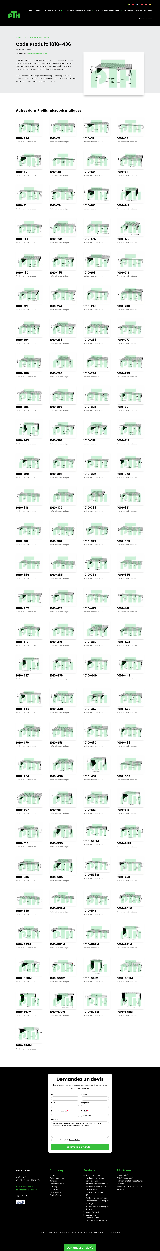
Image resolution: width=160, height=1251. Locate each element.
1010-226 (22, 306)
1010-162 (56, 239)
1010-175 (123, 239)
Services (138, 10)
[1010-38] (130, 126)
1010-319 (123, 440)
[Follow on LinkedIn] (17, 1196)
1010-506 (123, 776)
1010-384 (22, 575)
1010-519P (124, 843)
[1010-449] (63, 697)
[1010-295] (130, 361)
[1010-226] (29, 294)
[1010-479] (29, 730)
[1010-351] (130, 495)
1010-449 (56, 709)
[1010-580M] (29, 1033)
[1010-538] (130, 865)
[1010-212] (130, 260)
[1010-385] (63, 562)
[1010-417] (130, 596)
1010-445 (124, 675)
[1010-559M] (63, 966)
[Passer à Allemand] (142, 4)
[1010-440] (96, 663)
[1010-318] (96, 428)
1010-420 (89, 642)
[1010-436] (63, 663)
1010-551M (23, 944)
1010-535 (56, 843)
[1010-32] (96, 126)
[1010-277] (130, 327)
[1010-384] (29, 562)
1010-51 (122, 172)
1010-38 (122, 138)
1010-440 (90, 675)
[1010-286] (29, 361)
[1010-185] (63, 260)
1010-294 (89, 373)
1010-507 (22, 810)
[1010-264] (29, 327)
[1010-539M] (63, 897)
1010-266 (56, 340)
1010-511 (55, 810)
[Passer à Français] (137, 4)
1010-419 (56, 642)
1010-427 (22, 675)
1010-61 (21, 205)
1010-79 (55, 205)
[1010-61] (29, 193)
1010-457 (89, 709)
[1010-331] (29, 495)
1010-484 (22, 776)
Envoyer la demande (78, 1146)
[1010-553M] (96, 932)
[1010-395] (130, 562)
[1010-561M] (96, 966)
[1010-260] (130, 294)
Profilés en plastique (52, 10)
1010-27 (55, 138)
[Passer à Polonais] (146, 4)
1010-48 (55, 172)
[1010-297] (63, 394)
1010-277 (123, 340)
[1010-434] (29, 126)
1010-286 (22, 373)
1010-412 (56, 608)
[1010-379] (96, 529)
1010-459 (123, 709)
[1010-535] (63, 831)
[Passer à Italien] (129, 4)
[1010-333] (96, 495)
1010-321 (56, 474)
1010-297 (56, 407)
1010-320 (22, 474)
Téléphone (85, 1102)
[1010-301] (130, 394)
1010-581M (124, 944)
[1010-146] (130, 193)
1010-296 (22, 407)
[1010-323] (130, 462)
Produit (84, 1111)
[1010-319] (130, 428)
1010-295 (123, 373)
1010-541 (89, 911)
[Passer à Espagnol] (150, 4)
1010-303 (22, 440)
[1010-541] (96, 898)
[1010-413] (96, 596)
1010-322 (89, 474)
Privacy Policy (74, 1140)
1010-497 (89, 776)
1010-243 (89, 306)
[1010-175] (130, 227)
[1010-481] (63, 730)
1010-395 (123, 575)
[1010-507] (29, 797)
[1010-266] (63, 327)
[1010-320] (29, 462)
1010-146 (123, 205)
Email (53, 1102)
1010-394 (89, 575)
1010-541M (124, 908)
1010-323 (123, 474)
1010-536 (22, 877)
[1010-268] (96, 327)
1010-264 (22, 340)
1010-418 (22, 642)
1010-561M (90, 978)
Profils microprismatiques (36, 53)
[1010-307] (63, 428)
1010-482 (89, 743)
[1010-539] (29, 898)
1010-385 (56, 575)
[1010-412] (63, 596)
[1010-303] (29, 428)
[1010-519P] (130, 831)
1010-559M (57, 978)
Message (55, 1119)
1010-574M (91, 1012)
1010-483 (123, 743)
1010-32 (88, 138)
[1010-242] (63, 294)
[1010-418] (29, 629)
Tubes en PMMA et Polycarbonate (78, 10)
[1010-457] (96, 697)
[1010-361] (29, 529)
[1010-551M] (29, 932)
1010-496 (56, 776)
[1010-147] (29, 227)
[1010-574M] (96, 999)
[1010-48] (63, 159)
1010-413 (89, 608)
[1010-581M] (130, 932)
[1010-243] (96, 294)
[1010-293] (63, 361)
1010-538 (123, 877)
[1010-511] (63, 797)
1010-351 (123, 508)
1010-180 (22, 273)
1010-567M (23, 1012)
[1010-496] (63, 764)
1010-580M (24, 1045)
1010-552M (57, 944)
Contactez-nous (145, 19)
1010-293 (56, 373)
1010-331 (22, 508)
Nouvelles (148, 10)
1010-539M (57, 908)
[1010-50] (96, 159)
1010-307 (56, 440)
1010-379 (89, 541)
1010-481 (56, 743)
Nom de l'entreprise (59, 1111)
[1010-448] (29, 697)
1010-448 (22, 709)
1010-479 (22, 743)
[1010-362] (63, 529)
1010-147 (22, 239)
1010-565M (125, 978)
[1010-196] (96, 260)
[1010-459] (130, 697)
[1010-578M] (130, 999)
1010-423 (123, 642)
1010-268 (89, 340)
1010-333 (89, 508)
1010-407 (22, 608)
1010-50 (89, 172)
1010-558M (24, 978)
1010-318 (89, 440)
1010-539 (22, 911)
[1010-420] (96, 629)
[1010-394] (96, 562)
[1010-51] (130, 159)
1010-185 (56, 273)
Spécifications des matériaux (108, 10)
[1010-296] (29, 394)
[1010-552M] (63, 932)
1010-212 (123, 273)
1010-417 (123, 608)
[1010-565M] (130, 966)
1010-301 (123, 407)
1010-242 (56, 306)
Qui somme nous (34, 10)
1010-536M (91, 841)
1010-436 (56, 675)
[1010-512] (96, 797)
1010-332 (56, 508)
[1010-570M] (63, 999)
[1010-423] (130, 629)
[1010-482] (96, 730)
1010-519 (22, 843)
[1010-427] (29, 663)
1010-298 (89, 407)
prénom (84, 1094)
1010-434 (22, 138)
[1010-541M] (130, 897)
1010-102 (89, 205)
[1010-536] (29, 865)
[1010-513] (130, 797)
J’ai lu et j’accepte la (67, 1140)
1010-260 (123, 306)
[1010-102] (96, 193)
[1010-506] (130, 764)
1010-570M (57, 1012)
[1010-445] (130, 663)
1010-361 (22, 541)
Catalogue (128, 10)
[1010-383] (130, 529)
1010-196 (89, 273)
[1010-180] (29, 260)
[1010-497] (96, 764)
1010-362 (56, 541)
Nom (53, 1094)
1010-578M (125, 1012)
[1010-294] (96, 361)
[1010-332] (63, 495)
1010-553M (91, 944)
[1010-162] (63, 227)
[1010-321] (63, 462)
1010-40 (21, 172)
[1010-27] (63, 126)
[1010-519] (29, 831)
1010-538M (91, 875)
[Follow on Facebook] (22, 1196)
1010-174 (89, 239)
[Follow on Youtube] (26, 1196)
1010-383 (123, 541)
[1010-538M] (96, 864)
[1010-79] (63, 193)
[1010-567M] (29, 999)
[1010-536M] (96, 830)
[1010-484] (29, 764)
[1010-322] (96, 462)
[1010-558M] (29, 966)
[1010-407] (29, 596)
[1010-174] (96, 227)
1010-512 (89, 810)
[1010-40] (29, 159)
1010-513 (123, 810)
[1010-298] (96, 394)
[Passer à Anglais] (133, 4)
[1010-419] (63, 629)
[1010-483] (130, 730)
